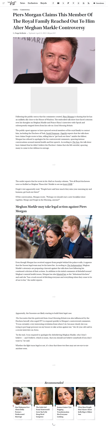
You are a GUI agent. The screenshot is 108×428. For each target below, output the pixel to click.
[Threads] (78, 3)
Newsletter (100, 3)
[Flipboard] (68, 3)
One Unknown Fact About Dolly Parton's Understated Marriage (22, 412)
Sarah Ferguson (52, 133)
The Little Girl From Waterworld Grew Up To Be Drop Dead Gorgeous (42, 412)
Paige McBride (20, 33)
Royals (43, 3)
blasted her (61, 274)
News (22, 3)
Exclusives (33, 3)
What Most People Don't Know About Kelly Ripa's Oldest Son (85, 410)
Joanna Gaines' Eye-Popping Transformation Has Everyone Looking (64, 412)
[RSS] (88, 3)
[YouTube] (58, 3)
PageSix (63, 133)
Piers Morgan (68, 117)
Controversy (25, 10)
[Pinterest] (73, 3)
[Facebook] (53, 3)
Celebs (15, 10)
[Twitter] (63, 3)
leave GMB (67, 184)
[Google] (83, 3)
